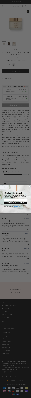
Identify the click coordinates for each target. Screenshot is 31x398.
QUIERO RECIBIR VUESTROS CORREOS (15, 202)
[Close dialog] (30, 186)
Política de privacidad (17, 206)
